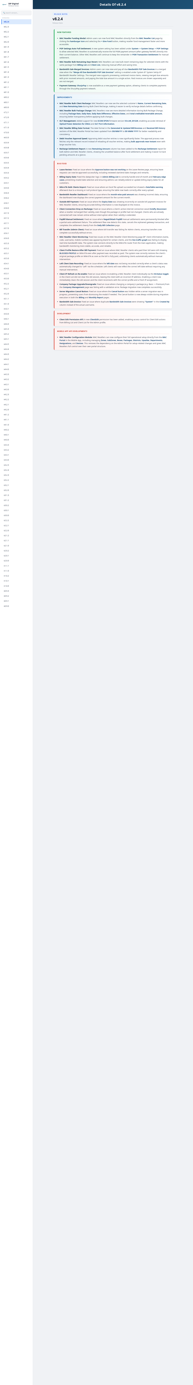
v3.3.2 (6, 450)
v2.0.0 (6, 560)
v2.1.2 (6, 535)
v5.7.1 (6, 223)
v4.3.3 (6, 374)
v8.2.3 (6, 27)
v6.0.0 (6, 137)
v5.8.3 (6, 193)
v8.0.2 (6, 97)
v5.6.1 (6, 233)
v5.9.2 (6, 178)
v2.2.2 (6, 520)
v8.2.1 (6, 37)
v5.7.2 (6, 218)
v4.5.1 (6, 339)
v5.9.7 (6, 152)
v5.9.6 (6, 157)
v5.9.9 (6, 142)
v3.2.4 (6, 470)
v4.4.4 (6, 349)
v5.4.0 (6, 268)
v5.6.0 (6, 238)
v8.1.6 (6, 62)
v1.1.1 (6, 566)
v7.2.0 (6, 117)
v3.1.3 (6, 495)
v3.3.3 (6, 445)
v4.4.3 (6, 354)
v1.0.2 (6, 576)
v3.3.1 (6, 455)
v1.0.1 (6, 581)
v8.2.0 (6, 42)
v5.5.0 (6, 258)
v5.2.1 (6, 289)
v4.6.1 (6, 319)
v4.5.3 (6, 329)
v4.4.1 (6, 364)
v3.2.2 (6, 480)
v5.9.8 (6, 147)
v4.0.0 (6, 440)
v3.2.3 (6, 475)
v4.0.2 (6, 430)
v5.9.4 (6, 168)
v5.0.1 (6, 309)
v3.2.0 (6, 490)
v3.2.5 (6, 465)
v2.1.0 (6, 545)
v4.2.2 (6, 399)
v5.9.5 (6, 163)
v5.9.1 (6, 183)
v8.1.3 (6, 77)
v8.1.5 (6, 67)
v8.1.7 (6, 57)
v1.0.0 (6, 586)
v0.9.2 (6, 596)
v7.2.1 (6, 112)
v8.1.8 (6, 52)
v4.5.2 (6, 334)
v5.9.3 (6, 173)
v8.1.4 (6, 72)
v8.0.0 (6, 107)
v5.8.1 (6, 203)
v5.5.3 (6, 243)
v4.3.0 (6, 389)
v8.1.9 (6, 47)
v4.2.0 (6, 409)
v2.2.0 (6, 530)
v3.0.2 (6, 505)
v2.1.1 (6, 540)
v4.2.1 (6, 404)
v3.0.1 (6, 510)
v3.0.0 (6, 515)
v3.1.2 (6, 500)
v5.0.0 (6, 314)
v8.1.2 (6, 82)
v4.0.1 (6, 435)
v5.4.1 (6, 263)
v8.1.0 (6, 92)
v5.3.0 (6, 278)
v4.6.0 (6, 324)
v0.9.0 (6, 606)
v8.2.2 (6, 32)
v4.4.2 (6, 359)
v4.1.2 (6, 414)
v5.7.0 (6, 228)
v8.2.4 (6, 22)
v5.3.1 (6, 273)
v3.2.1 (6, 485)
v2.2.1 (6, 525)
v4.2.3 (6, 394)
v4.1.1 (6, 419)
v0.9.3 (6, 591)
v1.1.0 (6, 571)
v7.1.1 (6, 122)
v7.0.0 (6, 132)
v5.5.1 (6, 253)
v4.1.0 (6, 425)
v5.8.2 (6, 198)
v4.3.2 (6, 379)
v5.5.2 (6, 248)
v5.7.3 (6, 213)
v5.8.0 (6, 208)
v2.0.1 (6, 555)
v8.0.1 (6, 102)
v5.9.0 (6, 188)
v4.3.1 (6, 384)
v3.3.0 (6, 460)
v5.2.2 (6, 284)
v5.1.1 (6, 299)
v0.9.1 (6, 601)
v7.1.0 (6, 127)
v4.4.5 (6, 344)
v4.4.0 (6, 369)
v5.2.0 (6, 294)
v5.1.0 (6, 304)
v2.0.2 (6, 550)
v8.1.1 (6, 87)
